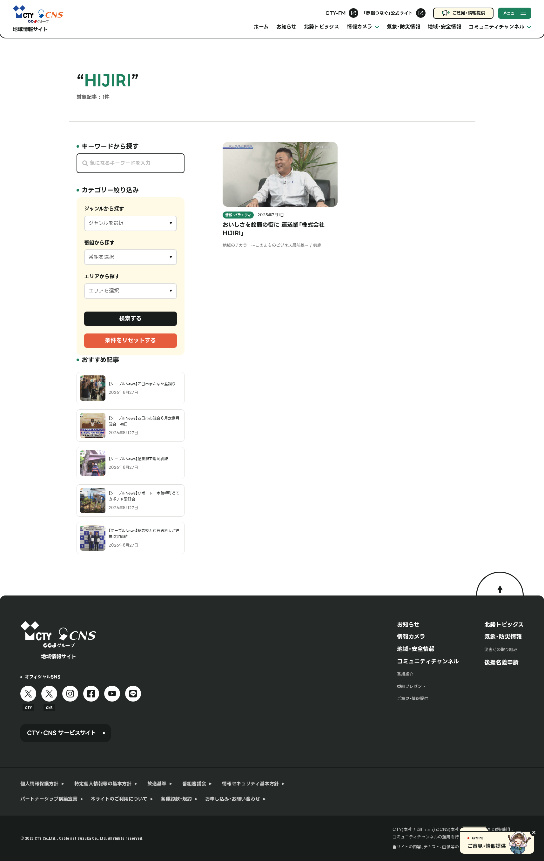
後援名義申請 (501, 662)
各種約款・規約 (176, 799)
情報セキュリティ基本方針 (250, 784)
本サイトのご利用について (119, 799)
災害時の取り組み (500, 649)
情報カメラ (411, 636)
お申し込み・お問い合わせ (232, 799)
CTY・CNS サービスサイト (61, 732)
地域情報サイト (30, 29)
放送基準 (156, 784)
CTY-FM (336, 13)
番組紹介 (405, 674)
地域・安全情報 (444, 27)
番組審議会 (194, 784)
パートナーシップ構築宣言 (48, 799)
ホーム (261, 27)
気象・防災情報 (403, 27)
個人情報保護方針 (39, 784)
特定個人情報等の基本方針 (102, 784)
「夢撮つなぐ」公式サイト (388, 13)
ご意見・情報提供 (468, 13)
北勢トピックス (321, 27)
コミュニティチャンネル (428, 661)
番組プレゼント (411, 686)
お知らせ (286, 27)
